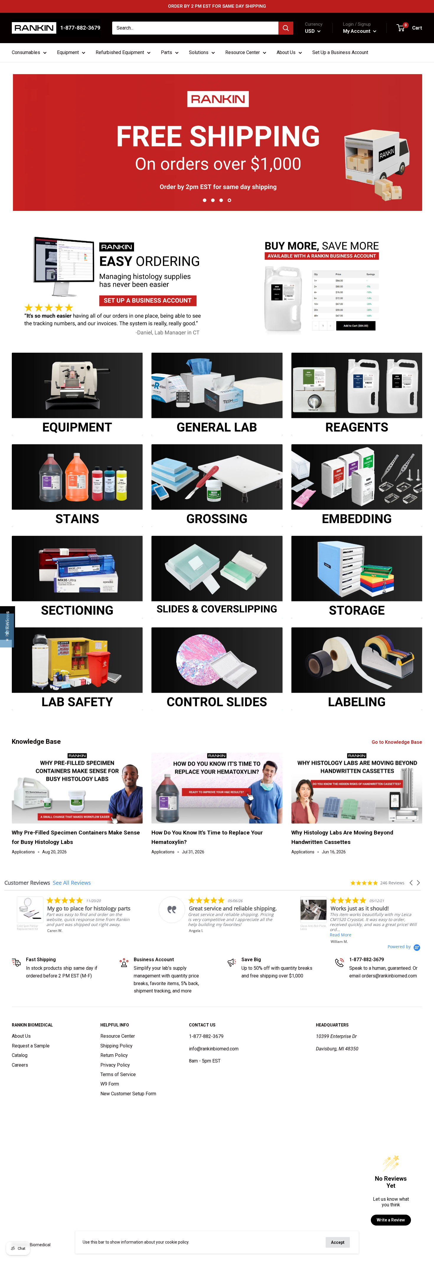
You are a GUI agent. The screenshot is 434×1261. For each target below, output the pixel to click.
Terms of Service (118, 1074)
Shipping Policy (116, 1046)
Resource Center (117, 1036)
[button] (411, 882)
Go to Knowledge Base (397, 742)
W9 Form (109, 1084)
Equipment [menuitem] (68, 52)
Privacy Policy (115, 1065)
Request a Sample (31, 1046)
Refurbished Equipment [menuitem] (120, 52)
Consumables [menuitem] (26, 52)
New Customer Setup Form (128, 1093)
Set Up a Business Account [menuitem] (340, 52)
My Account (357, 31)
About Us (21, 1036)
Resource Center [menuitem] (242, 52)
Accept (338, 1242)
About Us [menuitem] (286, 52)
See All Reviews (72, 882)
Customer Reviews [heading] (27, 882)
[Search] (285, 28)
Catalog (19, 1055)
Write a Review (391, 1220)
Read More (276, 935)
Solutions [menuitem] (198, 52)
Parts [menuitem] (166, 52)
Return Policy (114, 1055)
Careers (20, 1065)
